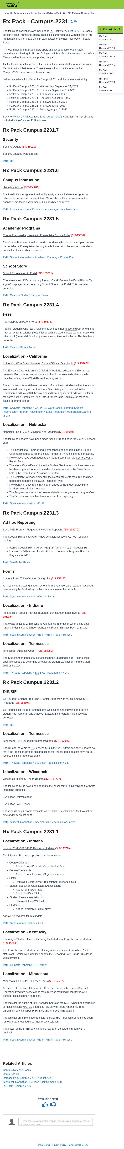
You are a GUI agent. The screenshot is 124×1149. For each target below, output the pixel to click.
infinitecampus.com (78, 1145)
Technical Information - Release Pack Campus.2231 (32, 1082)
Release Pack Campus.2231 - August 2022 (37, 116)
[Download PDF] (71, 21)
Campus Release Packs (17, 1070)
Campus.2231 (11, 1074)
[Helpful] (45, 1106)
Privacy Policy (59, 1145)
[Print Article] (75, 21)
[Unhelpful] (53, 1106)
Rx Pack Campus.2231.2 (107, 80)
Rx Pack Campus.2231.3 (107, 72)
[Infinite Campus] (12, 3)
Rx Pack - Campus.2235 (17, 1086)
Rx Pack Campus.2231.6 (107, 46)
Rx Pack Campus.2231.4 (107, 63)
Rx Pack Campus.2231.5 (107, 55)
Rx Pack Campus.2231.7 (107, 38)
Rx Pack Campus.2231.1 (107, 89)
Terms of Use (43, 1145)
